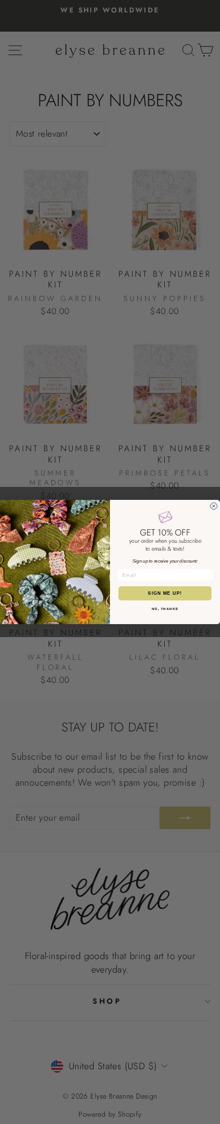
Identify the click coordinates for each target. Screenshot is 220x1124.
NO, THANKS (165, 609)
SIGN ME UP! (165, 593)
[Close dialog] (213, 506)
